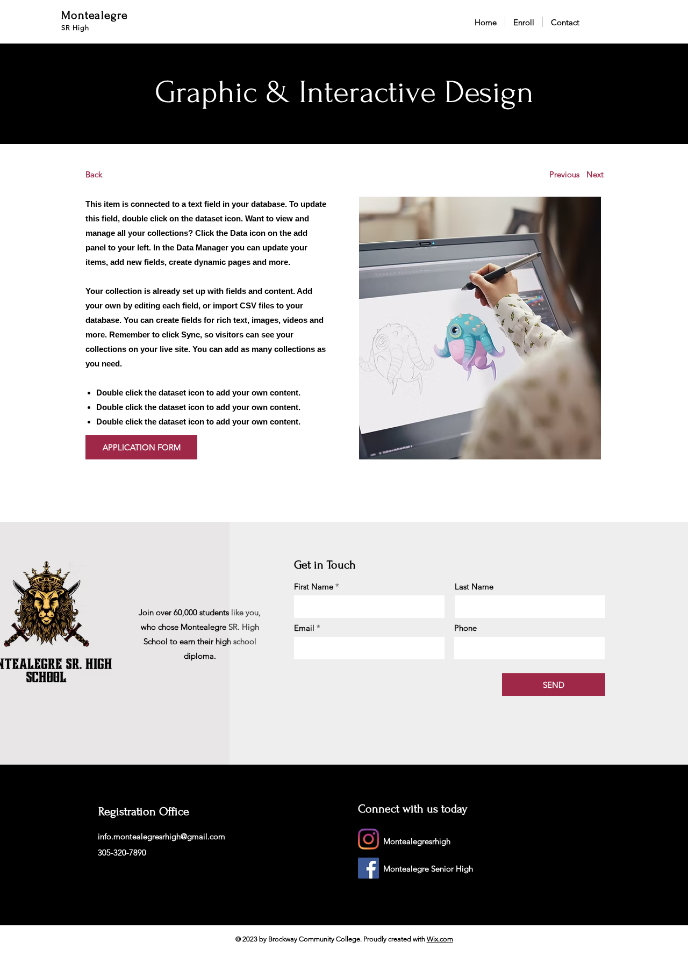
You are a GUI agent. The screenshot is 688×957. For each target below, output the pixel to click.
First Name (313, 586)
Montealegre (94, 15)
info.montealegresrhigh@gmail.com (161, 836)
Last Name (474, 586)
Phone (465, 628)
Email (304, 628)
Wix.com (440, 939)
